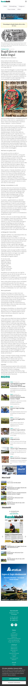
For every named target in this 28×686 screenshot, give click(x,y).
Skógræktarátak (15, 439)
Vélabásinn (14, 659)
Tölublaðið (6, 507)
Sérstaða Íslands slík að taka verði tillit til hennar (15, 503)
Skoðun (14, 632)
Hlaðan (14, 664)
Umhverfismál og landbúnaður (14, 638)
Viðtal (19, 9)
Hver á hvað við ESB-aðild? (14, 482)
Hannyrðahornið (14, 650)
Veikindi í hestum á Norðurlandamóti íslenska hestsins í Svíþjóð (17, 397)
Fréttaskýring (12, 6)
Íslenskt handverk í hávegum (18, 458)
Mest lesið (6, 477)
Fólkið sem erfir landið (14, 653)
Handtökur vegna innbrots (17, 430)
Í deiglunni (21, 6)
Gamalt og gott (14, 634)
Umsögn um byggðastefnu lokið (17, 419)
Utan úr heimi (11, 9)
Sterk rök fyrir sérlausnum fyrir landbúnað (15, 498)
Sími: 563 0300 (14, 617)
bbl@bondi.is (15, 618)
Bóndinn (14, 651)
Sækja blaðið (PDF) (14, 513)
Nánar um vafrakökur (11, 674)
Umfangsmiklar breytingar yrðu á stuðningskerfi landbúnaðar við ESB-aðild (17, 385)
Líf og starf (14, 654)
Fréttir (5, 6)
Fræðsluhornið (14, 635)
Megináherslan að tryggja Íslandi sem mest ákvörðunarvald (16, 488)
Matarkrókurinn (14, 648)
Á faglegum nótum (5, 49)
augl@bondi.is (14, 620)
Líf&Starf (14, 645)
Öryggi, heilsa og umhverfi (14, 641)
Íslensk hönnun (14, 647)
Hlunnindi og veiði (14, 658)
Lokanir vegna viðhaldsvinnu (18, 449)
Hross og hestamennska (14, 640)
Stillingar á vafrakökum (14, 682)
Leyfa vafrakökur (14, 678)
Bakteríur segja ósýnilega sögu (17, 409)
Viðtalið (14, 656)
